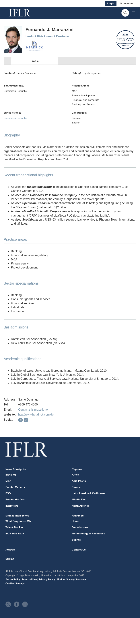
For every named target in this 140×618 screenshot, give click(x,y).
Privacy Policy (47, 579)
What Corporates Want (19, 521)
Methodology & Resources (88, 533)
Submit (76, 539)
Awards (10, 549)
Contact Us (79, 549)
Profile (35, 60)
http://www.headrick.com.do (36, 414)
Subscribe (126, 3)
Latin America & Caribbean (88, 493)
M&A (8, 481)
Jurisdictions (80, 527)
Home (75, 521)
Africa (75, 474)
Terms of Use (29, 579)
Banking (10, 474)
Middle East (79, 499)
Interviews (11, 505)
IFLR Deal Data (14, 533)
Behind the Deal (15, 499)
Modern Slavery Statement (72, 579)
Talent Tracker (14, 527)
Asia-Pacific (79, 481)
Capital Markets (15, 487)
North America (80, 505)
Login (110, 3)
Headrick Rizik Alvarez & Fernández (47, 36)
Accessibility (12, 579)
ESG (8, 493)
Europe (76, 487)
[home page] (23, 12)
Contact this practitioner (33, 409)
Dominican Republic (15, 118)
